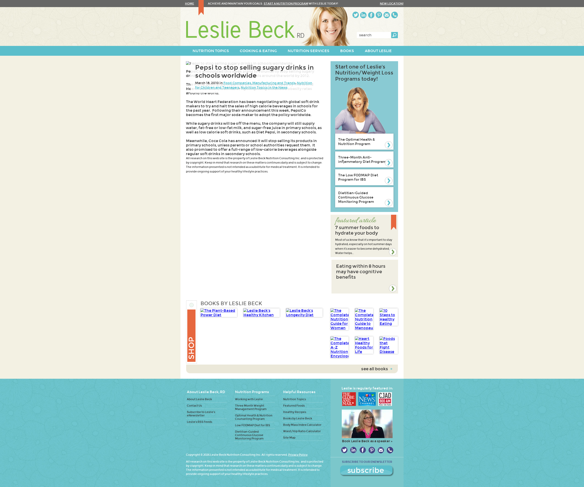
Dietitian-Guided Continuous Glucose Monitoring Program (356, 197)
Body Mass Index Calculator (302, 424)
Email (386, 15)
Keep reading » (364, 236)
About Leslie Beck (199, 399)
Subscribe (367, 471)
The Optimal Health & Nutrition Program (356, 141)
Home (189, 3)
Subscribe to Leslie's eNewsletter (201, 413)
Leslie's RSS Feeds (199, 421)
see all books (376, 368)
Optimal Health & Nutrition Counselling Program (253, 417)
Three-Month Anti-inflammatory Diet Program (362, 159)
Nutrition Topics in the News (264, 87)
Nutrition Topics (294, 399)
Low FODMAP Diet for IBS (252, 425)
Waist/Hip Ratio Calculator (302, 431)
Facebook (371, 15)
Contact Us (194, 405)
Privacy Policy (298, 454)
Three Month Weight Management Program (250, 407)
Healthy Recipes (294, 412)
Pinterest (379, 15)
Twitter (355, 15)
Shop (191, 332)
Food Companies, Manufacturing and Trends (259, 83)
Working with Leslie (249, 399)
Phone (394, 15)
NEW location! (392, 3)
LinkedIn (363, 15)
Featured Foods (294, 405)
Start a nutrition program (286, 3)
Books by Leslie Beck (297, 418)
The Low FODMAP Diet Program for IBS (358, 177)
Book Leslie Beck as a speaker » (367, 441)
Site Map (289, 437)
